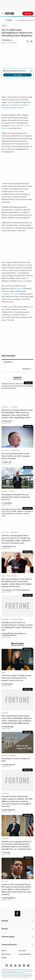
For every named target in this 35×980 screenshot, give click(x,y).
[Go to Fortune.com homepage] (9, 13)
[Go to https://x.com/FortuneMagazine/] (11, 965)
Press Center (22, 950)
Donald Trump (17, 619)
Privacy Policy (18, 971)
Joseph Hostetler (9, 764)
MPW (3, 672)
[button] (7, 40)
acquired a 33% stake (10, 294)
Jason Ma (7, 852)
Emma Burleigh (9, 727)
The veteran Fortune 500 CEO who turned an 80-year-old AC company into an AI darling (16, 455)
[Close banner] (31, 71)
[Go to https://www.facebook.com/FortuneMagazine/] (7, 965)
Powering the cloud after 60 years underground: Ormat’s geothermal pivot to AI (16, 496)
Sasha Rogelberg (9, 810)
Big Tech (5, 450)
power (12, 491)
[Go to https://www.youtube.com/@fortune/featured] (28, 965)
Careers (14, 407)
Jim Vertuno (8, 590)
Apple (7, 291)
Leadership (15, 450)
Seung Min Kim (8, 633)
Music (4, 26)
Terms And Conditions (25, 954)
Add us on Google (18, 75)
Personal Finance (9, 755)
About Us (4, 950)
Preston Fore (8, 421)
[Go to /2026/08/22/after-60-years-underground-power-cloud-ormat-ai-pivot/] (17, 478)
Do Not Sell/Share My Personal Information (16, 972)
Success (5, 407)
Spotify (19, 288)
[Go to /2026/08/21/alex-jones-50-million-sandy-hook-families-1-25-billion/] (17, 562)
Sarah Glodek (8, 684)
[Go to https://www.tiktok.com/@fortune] (24, 965)
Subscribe (28, 13)
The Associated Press (22, 590)
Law (3, 576)
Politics (5, 881)
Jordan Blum (8, 503)
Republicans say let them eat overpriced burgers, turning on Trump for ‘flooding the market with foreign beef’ (17, 626)
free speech (12, 576)
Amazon (14, 532)
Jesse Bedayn (19, 633)
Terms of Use (11, 971)
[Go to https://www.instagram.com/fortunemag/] (20, 965)
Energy (4, 491)
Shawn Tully (8, 462)
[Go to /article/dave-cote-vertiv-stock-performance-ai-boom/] (17, 437)
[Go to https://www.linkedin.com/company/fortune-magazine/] (15, 965)
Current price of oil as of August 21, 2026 (16, 759)
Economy (5, 619)
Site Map (4, 957)
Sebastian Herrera (10, 546)
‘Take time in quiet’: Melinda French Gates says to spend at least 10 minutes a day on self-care (16, 677)
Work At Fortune (6, 954)
